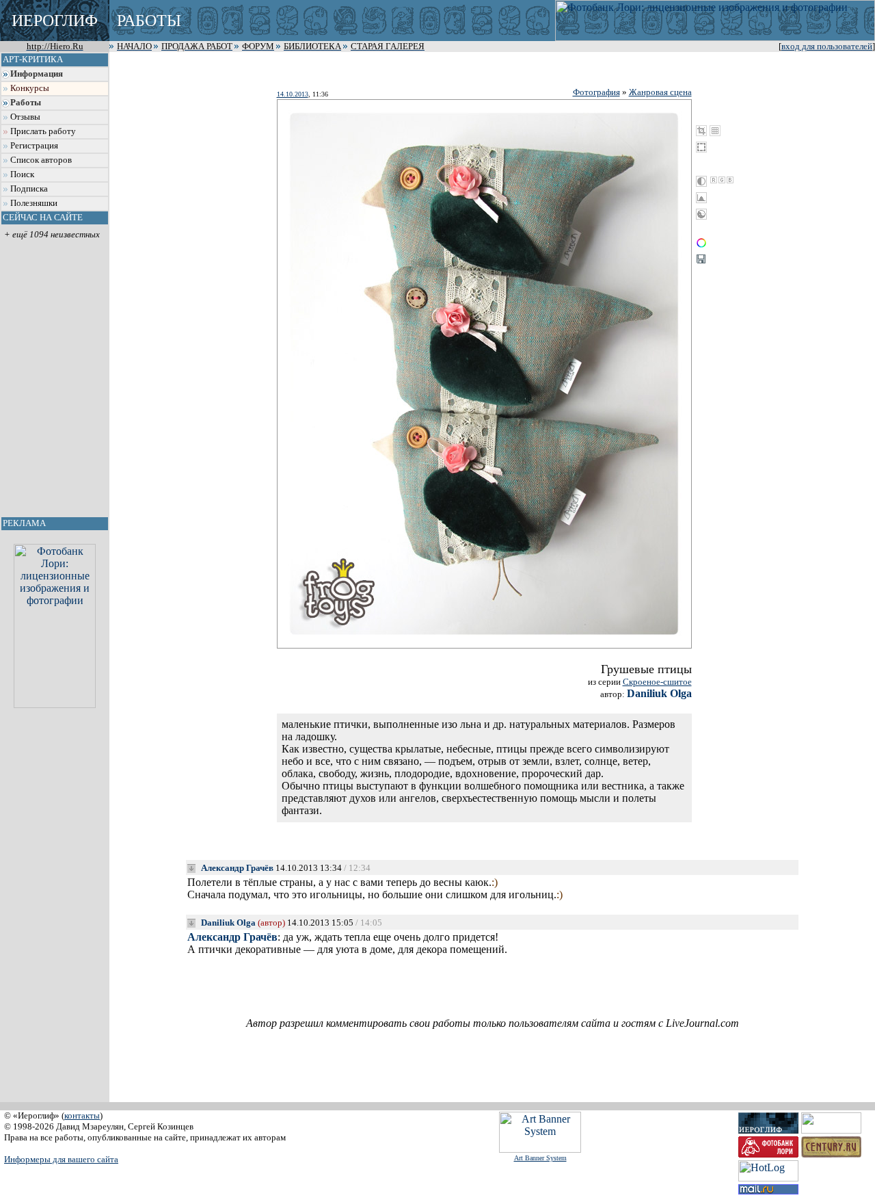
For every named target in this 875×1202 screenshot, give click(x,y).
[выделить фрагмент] (701, 147)
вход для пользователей (826, 46)
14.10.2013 (292, 94)
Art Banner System (540, 1158)
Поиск (22, 174)
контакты (82, 1115)
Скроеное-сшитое (657, 682)
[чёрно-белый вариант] (701, 181)
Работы (25, 102)
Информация (36, 74)
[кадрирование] (701, 130)
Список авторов (41, 160)
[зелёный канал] (722, 180)
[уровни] (701, 197)
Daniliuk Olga (659, 693)
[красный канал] (714, 180)
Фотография (596, 92)
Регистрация (34, 146)
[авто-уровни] (701, 214)
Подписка (29, 189)
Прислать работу (43, 131)
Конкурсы (29, 88)
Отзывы (25, 117)
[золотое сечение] (715, 130)
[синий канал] (730, 180)
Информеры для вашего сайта (61, 1159)
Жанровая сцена (660, 92)
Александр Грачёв (237, 868)
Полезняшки (33, 203)
